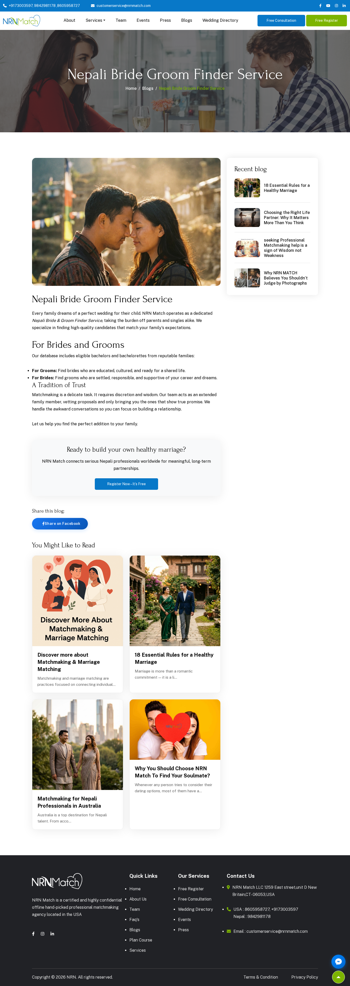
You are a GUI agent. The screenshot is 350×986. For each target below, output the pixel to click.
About (69, 20)
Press (165, 20)
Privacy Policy (304, 977)
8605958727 (68, 6)
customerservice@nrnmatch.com (124, 6)
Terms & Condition (260, 977)
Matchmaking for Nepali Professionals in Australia (69, 802)
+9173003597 (21, 6)
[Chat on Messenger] (338, 961)
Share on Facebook (62, 524)
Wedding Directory (220, 20)
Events (143, 20)
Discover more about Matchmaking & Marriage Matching (68, 662)
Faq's (134, 919)
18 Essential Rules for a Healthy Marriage (174, 658)
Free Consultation (281, 20)
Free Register (326, 20)
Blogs (186, 20)
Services (137, 950)
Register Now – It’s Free (126, 484)
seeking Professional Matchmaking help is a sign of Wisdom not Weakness (285, 248)
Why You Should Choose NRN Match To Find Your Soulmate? (172, 772)
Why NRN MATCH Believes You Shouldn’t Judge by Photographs (286, 278)
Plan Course (140, 940)
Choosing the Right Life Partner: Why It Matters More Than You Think (287, 217)
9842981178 (45, 6)
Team (121, 20)
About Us (138, 899)
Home (131, 88)
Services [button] (94, 20)
